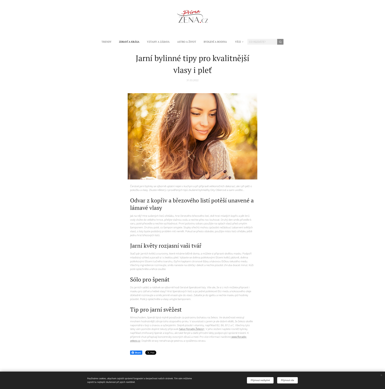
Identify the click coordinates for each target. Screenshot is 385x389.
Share (138, 352)
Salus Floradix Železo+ (192, 329)
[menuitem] (108, 42)
